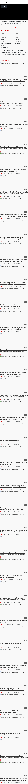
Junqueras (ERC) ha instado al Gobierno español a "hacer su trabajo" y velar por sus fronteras (12, 599)
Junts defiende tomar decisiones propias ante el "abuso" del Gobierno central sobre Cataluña (13, 148)
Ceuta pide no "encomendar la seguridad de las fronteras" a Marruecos (13, 666)
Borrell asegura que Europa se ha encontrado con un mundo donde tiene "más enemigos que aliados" (12, 441)
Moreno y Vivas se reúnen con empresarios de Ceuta (13, 621)
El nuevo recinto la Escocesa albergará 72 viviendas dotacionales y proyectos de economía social (13, 238)
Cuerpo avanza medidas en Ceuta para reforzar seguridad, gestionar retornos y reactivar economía (13, 283)
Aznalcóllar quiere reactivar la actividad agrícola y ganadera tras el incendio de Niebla (12, 554)
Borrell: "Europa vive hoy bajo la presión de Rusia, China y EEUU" (13, 463)
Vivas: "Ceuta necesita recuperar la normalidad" (11, 644)
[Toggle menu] (1, 2)
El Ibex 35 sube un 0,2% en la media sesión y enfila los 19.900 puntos (13, 711)
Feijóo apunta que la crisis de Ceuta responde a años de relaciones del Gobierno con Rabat (14, 757)
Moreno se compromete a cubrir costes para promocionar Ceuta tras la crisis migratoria (12, 689)
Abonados (24, 2)
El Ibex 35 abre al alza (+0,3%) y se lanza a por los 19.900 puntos (13, 576)
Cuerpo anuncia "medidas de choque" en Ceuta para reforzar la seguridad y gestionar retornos (13, 328)
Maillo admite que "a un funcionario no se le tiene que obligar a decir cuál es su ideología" (13, 531)
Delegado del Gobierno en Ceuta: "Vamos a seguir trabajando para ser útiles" (13, 373)
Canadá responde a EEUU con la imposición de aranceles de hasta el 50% (13, 170)
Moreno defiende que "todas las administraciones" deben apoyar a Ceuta (13, 734)
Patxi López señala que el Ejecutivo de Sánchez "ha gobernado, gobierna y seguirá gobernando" (12, 508)
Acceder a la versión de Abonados (14, 28)
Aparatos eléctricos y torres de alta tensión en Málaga (14, 125)
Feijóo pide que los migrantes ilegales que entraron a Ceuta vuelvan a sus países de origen (13, 779)
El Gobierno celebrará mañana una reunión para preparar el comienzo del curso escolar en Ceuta (14, 193)
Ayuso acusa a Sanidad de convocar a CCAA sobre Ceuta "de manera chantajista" (14, 396)
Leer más (3, 57)
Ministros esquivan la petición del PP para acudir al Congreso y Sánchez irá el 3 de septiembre (13, 80)
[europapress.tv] (8, 2)
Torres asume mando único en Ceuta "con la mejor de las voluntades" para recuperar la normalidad (13, 215)
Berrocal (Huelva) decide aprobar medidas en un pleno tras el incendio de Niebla (13, 350)
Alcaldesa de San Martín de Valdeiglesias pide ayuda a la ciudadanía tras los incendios (13, 418)
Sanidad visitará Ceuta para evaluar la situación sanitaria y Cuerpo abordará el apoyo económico (13, 486)
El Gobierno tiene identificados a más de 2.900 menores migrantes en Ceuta (13, 305)
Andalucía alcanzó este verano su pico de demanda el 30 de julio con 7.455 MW (13, 102)
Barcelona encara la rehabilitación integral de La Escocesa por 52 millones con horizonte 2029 (13, 260)
